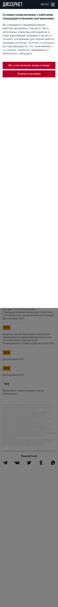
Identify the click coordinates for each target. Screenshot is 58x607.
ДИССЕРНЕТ (13, 5)
